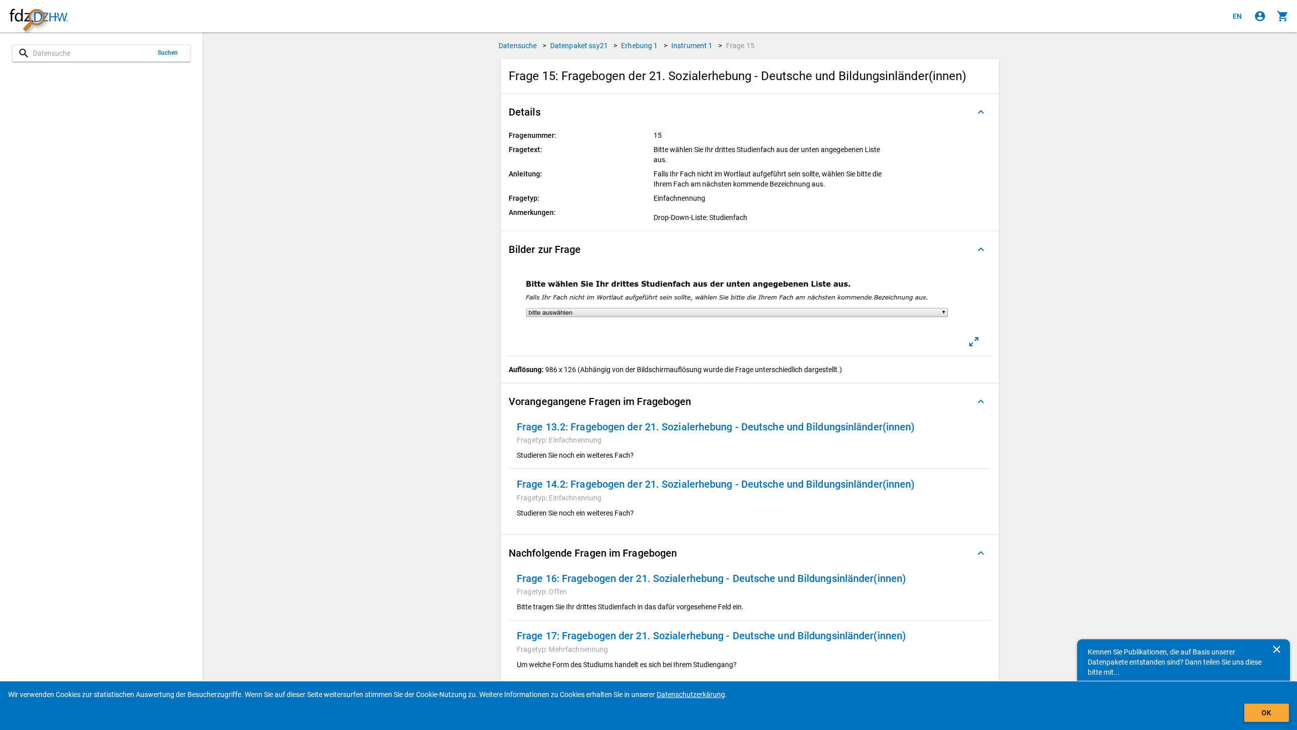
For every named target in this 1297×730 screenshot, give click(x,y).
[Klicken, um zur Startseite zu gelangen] (38, 16)
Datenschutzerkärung (691, 694)
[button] (750, 112)
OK (1266, 713)
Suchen (168, 52)
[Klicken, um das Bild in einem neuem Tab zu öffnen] (974, 342)
